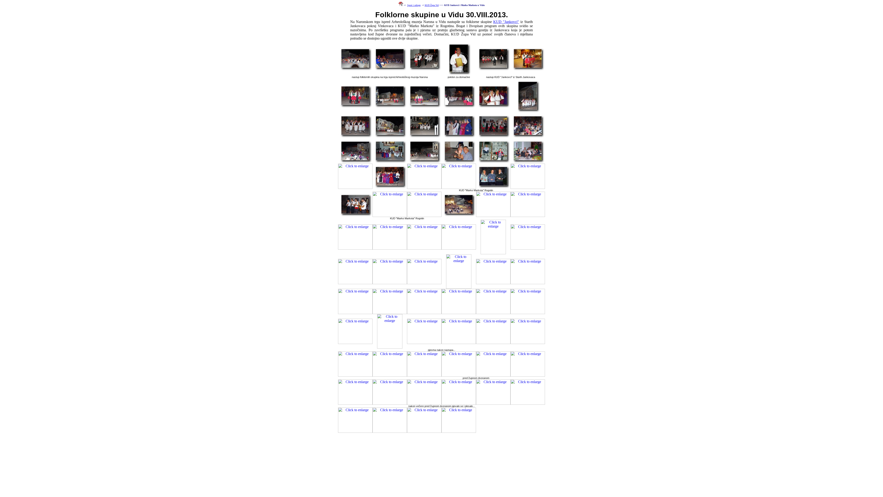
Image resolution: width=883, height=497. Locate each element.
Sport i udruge (414, 5)
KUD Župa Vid (432, 5)
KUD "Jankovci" (506, 22)
